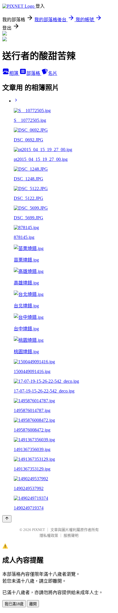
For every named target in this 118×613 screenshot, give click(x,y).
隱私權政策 (49, 535)
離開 (33, 604)
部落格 (33, 73)
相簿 (14, 73)
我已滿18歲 (14, 604)
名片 (52, 73)
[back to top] (6, 518)
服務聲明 (71, 535)
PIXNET (38, 530)
